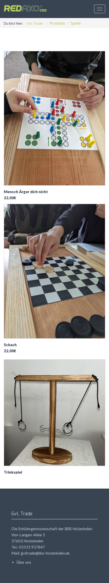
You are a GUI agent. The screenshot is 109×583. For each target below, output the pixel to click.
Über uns (23, 562)
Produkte (57, 23)
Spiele (76, 23)
